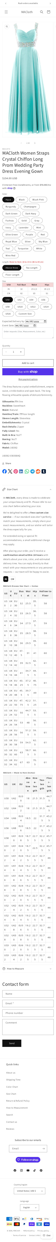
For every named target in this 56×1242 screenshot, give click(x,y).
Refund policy (29, 1231)
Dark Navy (31, 213)
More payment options (28, 379)
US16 (8, 313)
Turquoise (23, 248)
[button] (6, 12)
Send (12, 1043)
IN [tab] (6, 579)
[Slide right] (34, 143)
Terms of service (19, 1235)
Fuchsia (10, 220)
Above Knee (12, 267)
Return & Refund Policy (17, 1100)
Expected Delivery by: (13, 321)
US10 (20, 306)
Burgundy (11, 206)
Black (22, 199)
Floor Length (12, 274)
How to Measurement (17, 1107)
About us (10, 1072)
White (39, 248)
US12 (33, 306)
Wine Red (10, 255)
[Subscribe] (43, 1148)
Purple (29, 234)
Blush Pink (38, 199)
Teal (8, 248)
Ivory (8, 227)
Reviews (10, 1128)
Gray (37, 220)
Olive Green (12, 234)
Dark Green (12, 213)
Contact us (11, 1121)
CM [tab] (12, 579)
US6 (43, 299)
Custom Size (25, 313)
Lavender (24, 227)
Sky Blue (43, 241)
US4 (31, 299)
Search (9, 1114)
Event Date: (8, 325)
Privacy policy (43, 1231)
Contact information (37, 1235)
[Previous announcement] (5, 3)
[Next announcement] (50, 3)
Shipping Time (13, 1079)
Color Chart (12, 1086)
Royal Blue (11, 241)
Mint (38, 227)
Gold (24, 220)
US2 (20, 299)
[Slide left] (21, 143)
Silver (28, 241)
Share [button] (8, 463)
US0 (8, 299)
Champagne (30, 206)
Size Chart (11, 1093)
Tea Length (32, 267)
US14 (46, 306)
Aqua (8, 199)
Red (43, 234)
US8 (8, 306)
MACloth (16, 1231)
